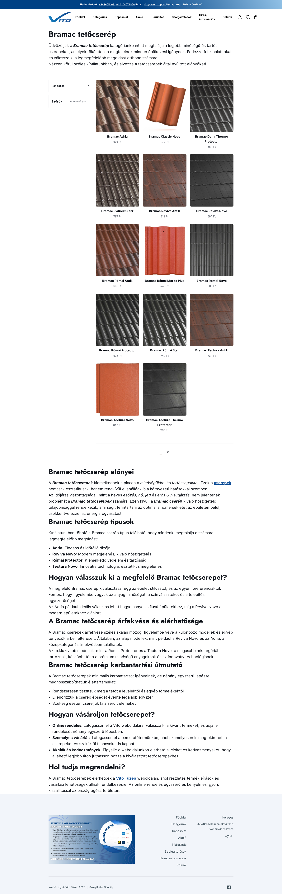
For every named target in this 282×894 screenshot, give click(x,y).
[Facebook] (229, 887)
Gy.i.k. (229, 836)
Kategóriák (178, 824)
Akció (182, 838)
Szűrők (69, 101)
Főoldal (181, 817)
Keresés (227, 817)
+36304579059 (125, 4)
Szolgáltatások (175, 851)
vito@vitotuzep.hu (155, 4)
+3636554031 (107, 4)
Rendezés (58, 85)
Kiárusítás (179, 844)
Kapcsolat (179, 831)
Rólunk (181, 865)
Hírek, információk (173, 858)
